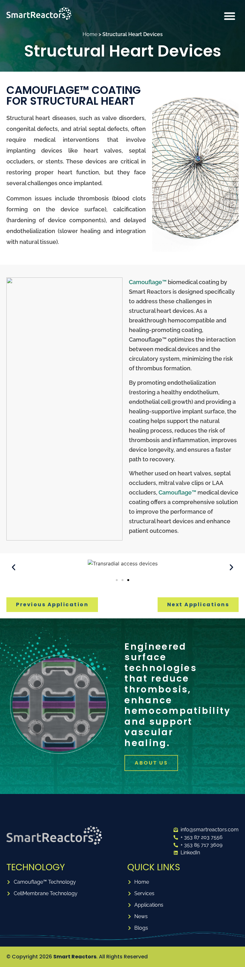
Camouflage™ (148, 282)
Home (90, 34)
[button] (230, 16)
